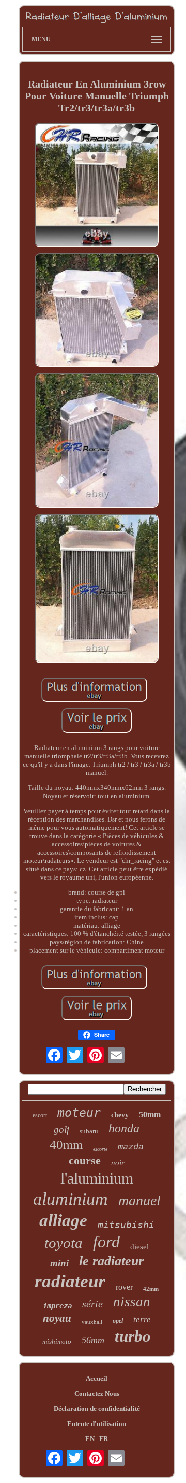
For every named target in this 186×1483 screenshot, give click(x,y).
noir (118, 1163)
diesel (139, 1247)
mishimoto (56, 1341)
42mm (151, 1289)
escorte (100, 1149)
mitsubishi (126, 1224)
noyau (57, 1318)
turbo (133, 1336)
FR (103, 1439)
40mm (66, 1144)
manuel (139, 1200)
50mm (150, 1114)
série (92, 1303)
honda (124, 1128)
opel (118, 1320)
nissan (131, 1301)
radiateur (70, 1281)
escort (40, 1115)
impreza (57, 1306)
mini (59, 1263)
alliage (63, 1220)
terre (142, 1319)
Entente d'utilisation (96, 1424)
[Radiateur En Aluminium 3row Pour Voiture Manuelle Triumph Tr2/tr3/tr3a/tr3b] (96, 186)
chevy (120, 1115)
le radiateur (111, 1261)
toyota (63, 1242)
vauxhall (92, 1322)
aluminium (70, 1198)
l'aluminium (96, 1178)
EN (90, 1439)
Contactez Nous (96, 1394)
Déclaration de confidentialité (97, 1409)
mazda (131, 1147)
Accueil (96, 1379)
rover (124, 1287)
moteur (79, 1112)
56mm (93, 1340)
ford (106, 1241)
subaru (89, 1131)
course (85, 1160)
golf (61, 1129)
